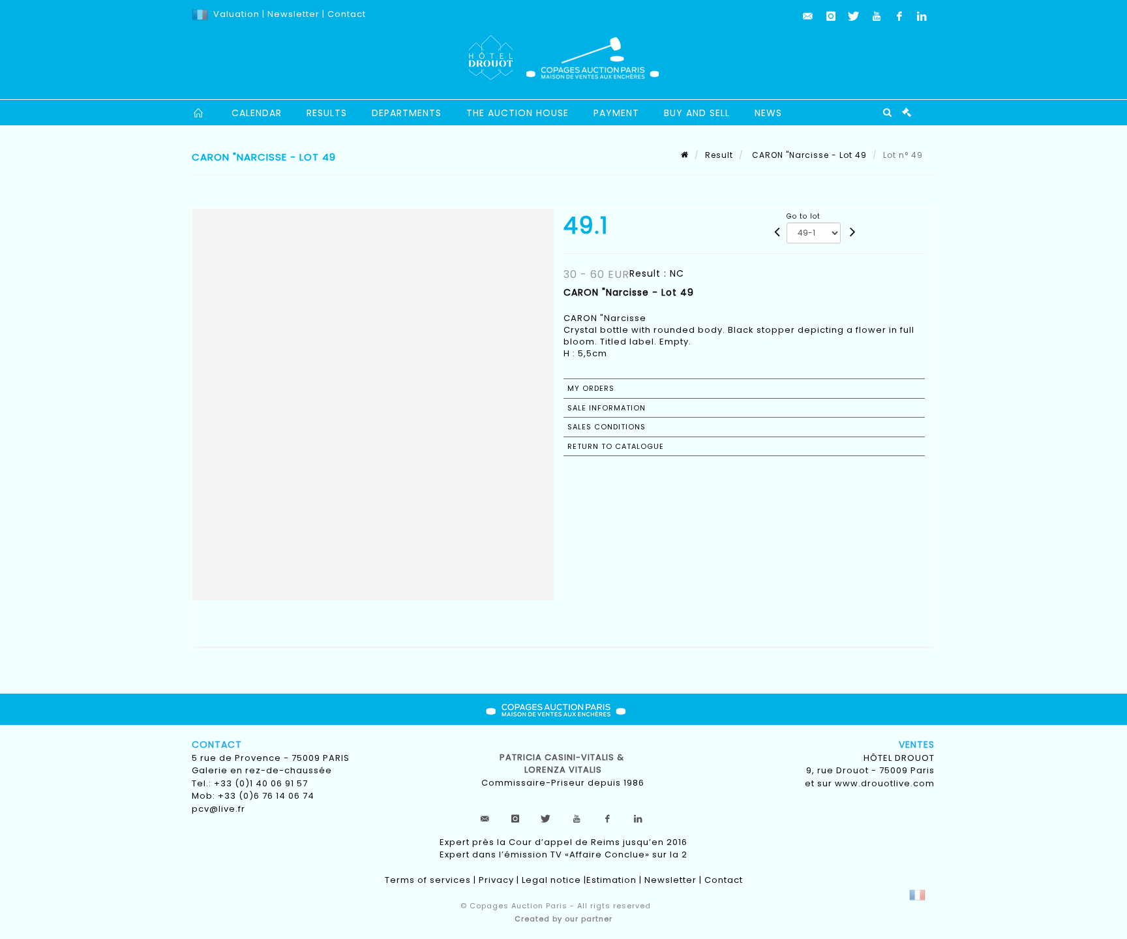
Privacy (496, 880)
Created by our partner (563, 919)
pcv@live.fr (218, 809)
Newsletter (292, 14)
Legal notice (551, 880)
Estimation (611, 880)
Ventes (917, 744)
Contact (346, 14)
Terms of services (428, 880)
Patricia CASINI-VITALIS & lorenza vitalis (563, 764)
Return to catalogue (615, 446)
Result (719, 155)
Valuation (236, 14)
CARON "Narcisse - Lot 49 (808, 155)
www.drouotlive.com (885, 783)
